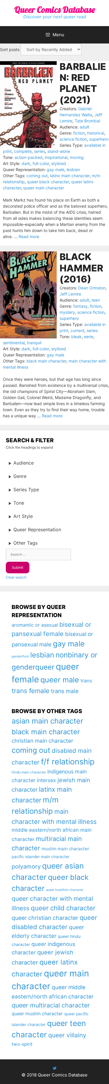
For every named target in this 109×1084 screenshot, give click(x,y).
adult (84, 126)
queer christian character (45, 917)
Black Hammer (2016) (81, 268)
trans (86, 681)
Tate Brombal (87, 120)
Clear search (16, 577)
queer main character (43, 187)
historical (95, 132)
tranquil (34, 342)
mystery (67, 312)
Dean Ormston (92, 287)
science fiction (73, 139)
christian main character (42, 740)
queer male (59, 679)
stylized (58, 163)
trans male (64, 691)
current (77, 330)
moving (77, 157)
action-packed (28, 157)
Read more (29, 236)
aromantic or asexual (35, 625)
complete (23, 151)
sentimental (14, 342)
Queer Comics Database (54, 9)
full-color (41, 163)
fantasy (80, 306)
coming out (37, 175)
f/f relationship (68, 761)
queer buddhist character (64, 890)
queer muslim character (37, 1013)
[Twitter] (55, 1068)
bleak (76, 336)
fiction (79, 132)
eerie (88, 336)
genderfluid (20, 656)
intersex (46, 780)
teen (96, 300)
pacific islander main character (40, 856)
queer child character (63, 908)
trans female (30, 691)
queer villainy (67, 1035)
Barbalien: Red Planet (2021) (83, 83)
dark (26, 163)
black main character (46, 360)
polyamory (26, 866)
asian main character (47, 720)
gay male (55, 169)
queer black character (48, 181)
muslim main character (65, 848)
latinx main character (70, 175)
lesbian (73, 169)
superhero (98, 139)
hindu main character (29, 772)
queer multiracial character (51, 1005)
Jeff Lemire (70, 293)
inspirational (56, 157)
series (39, 151)
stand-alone (58, 151)
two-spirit (22, 1044)
